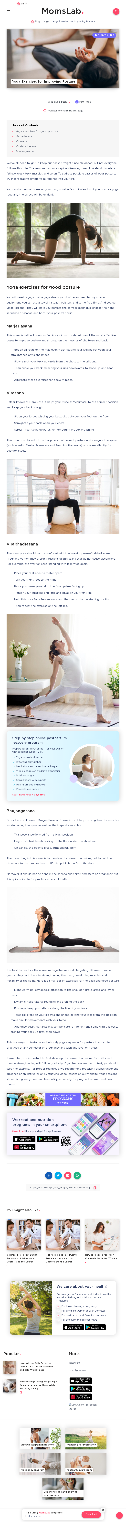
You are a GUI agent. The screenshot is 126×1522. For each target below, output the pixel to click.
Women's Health (67, 111)
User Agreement (78, 1370)
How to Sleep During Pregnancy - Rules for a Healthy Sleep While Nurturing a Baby (38, 1385)
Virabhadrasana (26, 146)
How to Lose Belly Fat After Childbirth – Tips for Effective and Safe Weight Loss (36, 1366)
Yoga (46, 22)
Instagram (74, 1363)
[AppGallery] (24, 1147)
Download (91, 1514)
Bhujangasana (25, 151)
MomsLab (61, 11)
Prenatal (52, 111)
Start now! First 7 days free (28, 795)
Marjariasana (24, 136)
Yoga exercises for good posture (37, 131)
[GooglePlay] (48, 1139)
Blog (37, 22)
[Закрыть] (103, 1510)
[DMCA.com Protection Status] (84, 1407)
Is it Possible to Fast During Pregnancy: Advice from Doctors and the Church (22, 1258)
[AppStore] (24, 1139)
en (22, 4)
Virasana (21, 141)
